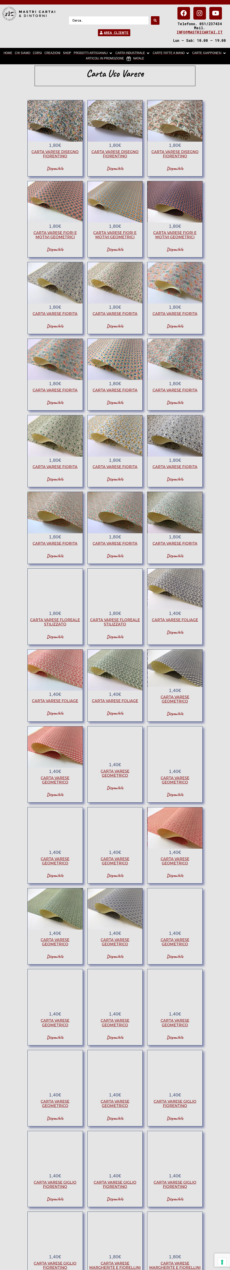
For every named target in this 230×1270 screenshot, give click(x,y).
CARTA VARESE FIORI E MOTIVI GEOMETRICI (55, 235)
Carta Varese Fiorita (55, 314)
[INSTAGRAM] (199, 13)
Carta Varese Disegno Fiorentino (55, 154)
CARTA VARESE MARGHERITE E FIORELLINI (115, 1265)
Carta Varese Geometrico (175, 699)
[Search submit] (155, 20)
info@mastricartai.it (200, 32)
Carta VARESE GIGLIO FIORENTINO (175, 1103)
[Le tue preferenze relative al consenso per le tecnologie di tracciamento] (222, 1262)
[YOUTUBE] (215, 13)
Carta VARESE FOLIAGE (175, 620)
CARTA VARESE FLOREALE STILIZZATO (55, 622)
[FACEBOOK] (183, 13)
